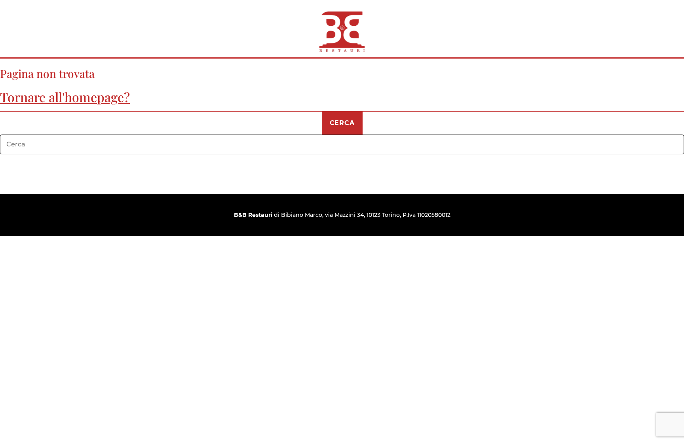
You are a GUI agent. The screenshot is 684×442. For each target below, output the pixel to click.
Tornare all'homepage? (65, 96)
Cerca (342, 123)
